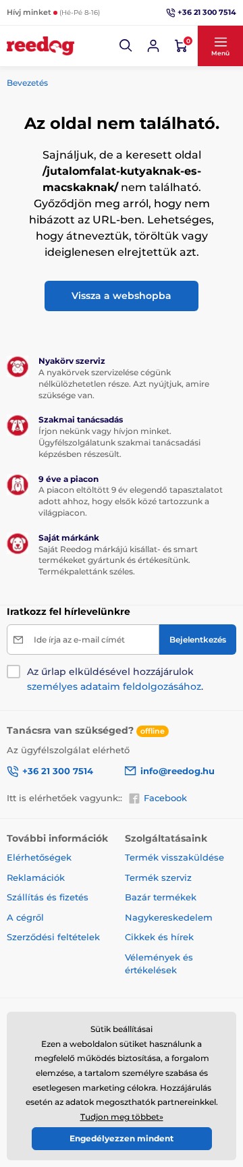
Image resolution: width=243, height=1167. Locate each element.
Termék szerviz (158, 877)
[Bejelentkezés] (153, 46)
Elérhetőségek (39, 857)
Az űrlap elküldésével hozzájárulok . (115, 679)
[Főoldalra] (40, 45)
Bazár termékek (160, 897)
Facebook (165, 797)
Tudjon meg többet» (121, 1117)
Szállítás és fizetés (47, 897)
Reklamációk (36, 877)
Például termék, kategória (96, 79)
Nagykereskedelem (169, 917)
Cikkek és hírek (159, 936)
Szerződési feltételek (53, 936)
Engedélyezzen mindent (121, 1138)
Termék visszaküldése (174, 857)
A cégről (25, 917)
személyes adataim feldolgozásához (114, 686)
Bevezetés (27, 83)
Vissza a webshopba (121, 296)
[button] (126, 46)
